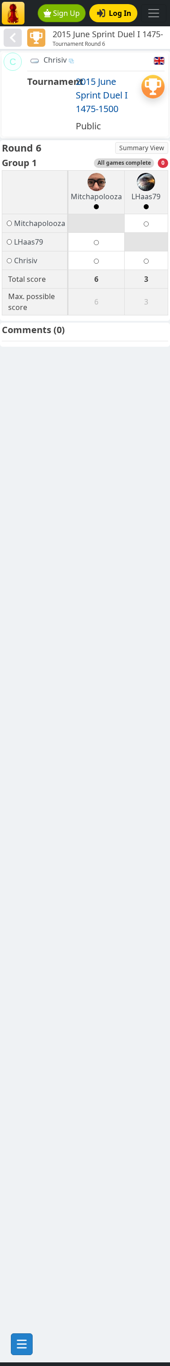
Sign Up (66, 13)
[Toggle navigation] (153, 13)
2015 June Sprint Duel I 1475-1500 (102, 95)
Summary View (141, 147)
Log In (120, 13)
